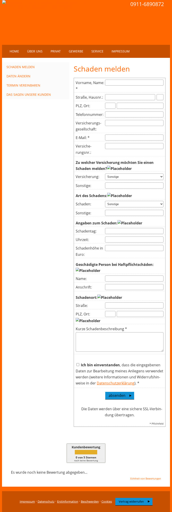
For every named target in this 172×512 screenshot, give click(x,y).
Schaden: (83, 204)
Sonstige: (83, 185)
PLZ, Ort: (83, 105)
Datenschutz (46, 501)
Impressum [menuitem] (121, 51)
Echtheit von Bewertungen (145, 478)
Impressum (27, 501)
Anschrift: (84, 287)
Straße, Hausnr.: (89, 97)
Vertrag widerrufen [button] (131, 501)
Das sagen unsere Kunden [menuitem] (28, 94)
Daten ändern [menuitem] (18, 76)
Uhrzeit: (82, 239)
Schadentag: (86, 231)
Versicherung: (87, 176)
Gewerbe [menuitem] (76, 51)
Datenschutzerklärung (115, 383)
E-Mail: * (83, 137)
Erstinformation (67, 501)
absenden (117, 395)
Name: (81, 278)
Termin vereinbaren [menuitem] (23, 85)
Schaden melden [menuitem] (20, 67)
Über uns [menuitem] (35, 51)
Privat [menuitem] (56, 51)
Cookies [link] (106, 501)
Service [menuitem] (97, 51)
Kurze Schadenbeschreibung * (101, 328)
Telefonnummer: (89, 114)
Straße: (82, 305)
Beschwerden (90, 501)
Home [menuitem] (14, 51)
